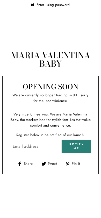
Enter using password (53, 4)
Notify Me (76, 146)
